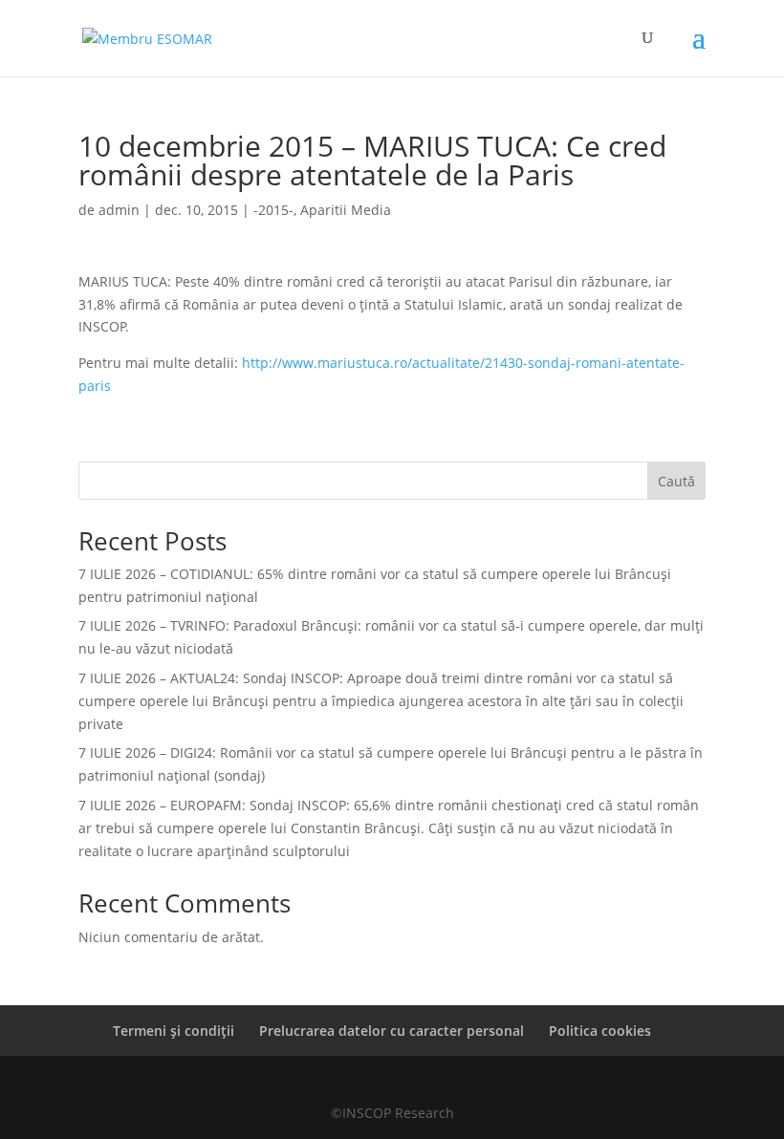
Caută (676, 481)
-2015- (273, 210)
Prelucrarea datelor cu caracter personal (391, 1030)
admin (119, 210)
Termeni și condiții (173, 1030)
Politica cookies (600, 1030)
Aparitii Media (345, 210)
